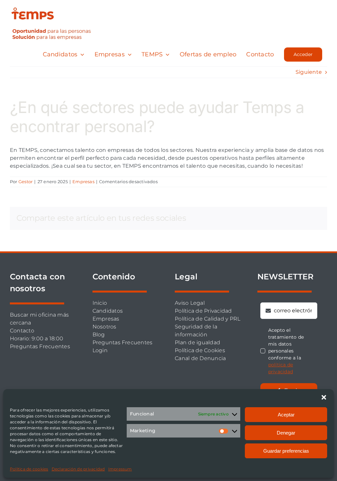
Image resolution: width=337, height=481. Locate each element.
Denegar (286, 433)
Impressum (120, 469)
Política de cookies (29, 469)
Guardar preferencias (286, 451)
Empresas (83, 181)
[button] (324, 397)
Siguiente (309, 72)
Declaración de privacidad (78, 469)
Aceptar (286, 414)
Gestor (25, 181)
